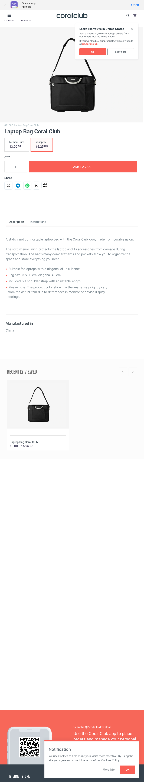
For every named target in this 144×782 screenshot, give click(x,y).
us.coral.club (90, 43)
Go (92, 51)
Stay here (120, 51)
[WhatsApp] (27, 185)
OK (127, 769)
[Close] (5, 5)
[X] (8, 185)
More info (108, 769)
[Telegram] (18, 185)
